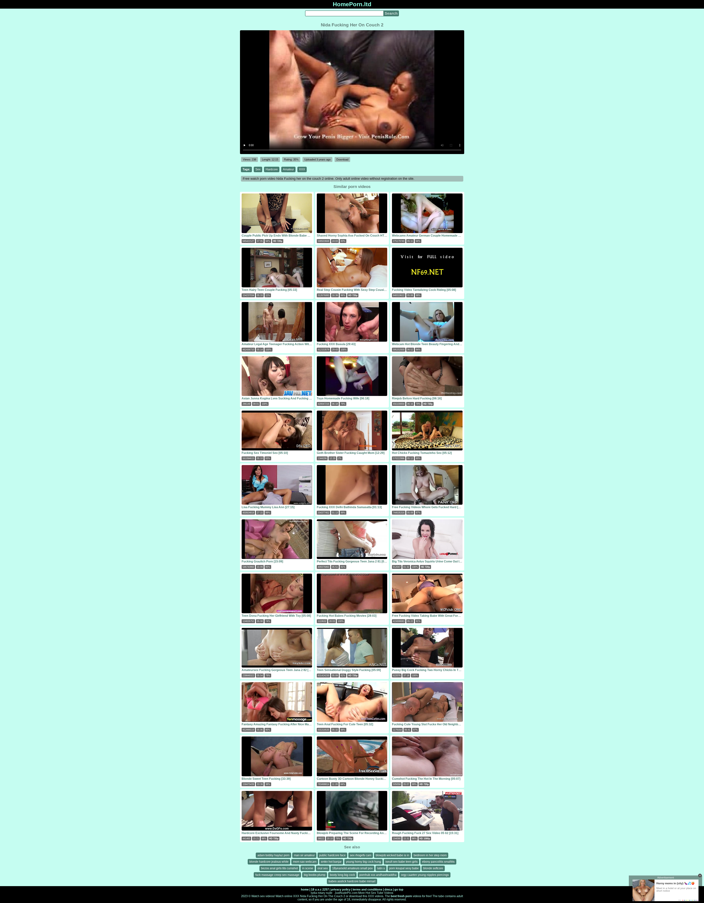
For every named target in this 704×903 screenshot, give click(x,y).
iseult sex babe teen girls (401, 861)
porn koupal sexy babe (404, 868)
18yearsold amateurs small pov (352, 868)
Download (342, 159)
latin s (381, 868)
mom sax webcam (304, 861)
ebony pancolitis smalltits (438, 861)
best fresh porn (401, 896)
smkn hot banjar (331, 861)
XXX (302, 169)
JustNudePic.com (346, 892)
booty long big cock (342, 874)
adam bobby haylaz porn (273, 855)
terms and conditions (367, 889)
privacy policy (341, 889)
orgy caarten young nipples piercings (425, 874)
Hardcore (272, 169)
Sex (258, 169)
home (305, 889)
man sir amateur (304, 855)
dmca (388, 889)
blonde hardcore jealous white (269, 861)
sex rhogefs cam (360, 855)
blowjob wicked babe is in (392, 855)
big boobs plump (314, 874)
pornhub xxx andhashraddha (378, 874)
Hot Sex (371, 892)
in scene (307, 868)
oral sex (323, 868)
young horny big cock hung (363, 861)
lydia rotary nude (321, 892)
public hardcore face (332, 855)
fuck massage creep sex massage (277, 874)
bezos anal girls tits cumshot (279, 868)
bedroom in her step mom (430, 855)
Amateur (288, 169)
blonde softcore (433, 868)
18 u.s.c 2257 (320, 889)
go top (398, 889)
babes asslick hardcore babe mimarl (352, 881)
